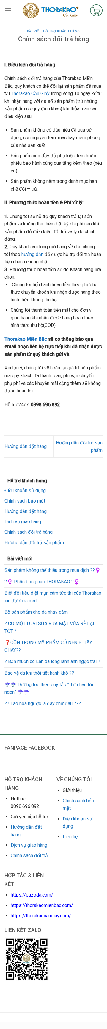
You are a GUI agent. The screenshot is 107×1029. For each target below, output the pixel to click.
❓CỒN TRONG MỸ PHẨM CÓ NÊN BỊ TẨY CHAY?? (48, 646)
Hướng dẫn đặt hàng (25, 511)
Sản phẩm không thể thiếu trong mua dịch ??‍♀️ (52, 570)
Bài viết (34, 31)
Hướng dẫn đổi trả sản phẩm (34, 542)
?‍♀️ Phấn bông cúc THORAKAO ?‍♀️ (42, 582)
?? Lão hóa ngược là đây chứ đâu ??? (42, 703)
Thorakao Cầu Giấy (30, 93)
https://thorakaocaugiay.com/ (41, 915)
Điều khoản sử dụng (25, 490)
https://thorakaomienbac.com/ (42, 905)
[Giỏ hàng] (96, 10)
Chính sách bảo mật (24, 501)
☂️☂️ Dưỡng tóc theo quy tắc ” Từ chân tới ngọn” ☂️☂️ (48, 688)
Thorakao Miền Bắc (25, 339)
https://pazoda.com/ (32, 895)
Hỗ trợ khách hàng (61, 31)
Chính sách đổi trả (29, 855)
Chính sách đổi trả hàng (28, 532)
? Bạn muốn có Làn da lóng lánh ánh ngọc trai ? (52, 661)
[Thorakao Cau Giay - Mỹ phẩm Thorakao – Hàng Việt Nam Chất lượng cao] (51, 10)
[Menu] (8, 10)
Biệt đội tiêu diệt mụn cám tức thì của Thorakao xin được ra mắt (52, 597)
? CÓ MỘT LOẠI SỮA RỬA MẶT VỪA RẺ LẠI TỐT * (49, 627)
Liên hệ (70, 836)
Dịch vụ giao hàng (22, 521)
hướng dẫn (32, 254)
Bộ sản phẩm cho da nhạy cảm (36, 612)
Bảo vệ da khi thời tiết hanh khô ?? (39, 673)
